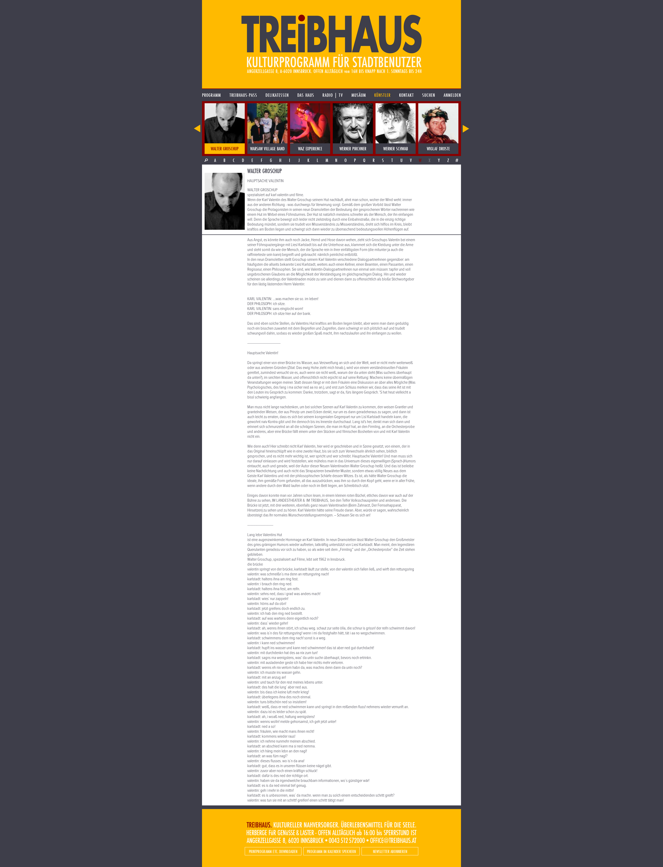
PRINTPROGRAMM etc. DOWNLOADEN (273, 851)
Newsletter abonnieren (390, 851)
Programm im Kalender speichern (331, 851)
